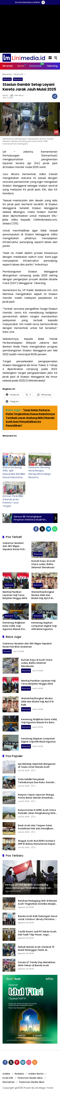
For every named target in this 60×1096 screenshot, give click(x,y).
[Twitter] (42, 529)
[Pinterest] (17, 1062)
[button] (55, 58)
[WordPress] (22, 1062)
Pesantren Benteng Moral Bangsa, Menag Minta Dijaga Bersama (39, 472)
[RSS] (34, 1062)
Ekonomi (7, 79)
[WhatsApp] (54, 529)
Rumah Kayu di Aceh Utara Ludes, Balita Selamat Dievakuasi (43, 564)
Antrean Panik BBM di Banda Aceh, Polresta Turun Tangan (13, 501)
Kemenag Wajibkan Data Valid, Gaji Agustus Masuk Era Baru (14, 626)
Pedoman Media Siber (30, 1077)
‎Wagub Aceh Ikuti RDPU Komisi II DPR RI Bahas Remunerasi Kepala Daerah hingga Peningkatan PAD (37, 842)
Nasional (18, 79)
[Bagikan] (54, 96)
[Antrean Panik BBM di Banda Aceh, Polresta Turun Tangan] (14, 487)
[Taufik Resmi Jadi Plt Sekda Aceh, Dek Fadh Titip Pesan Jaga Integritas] (9, 934)
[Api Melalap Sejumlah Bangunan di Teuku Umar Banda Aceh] (9, 767)
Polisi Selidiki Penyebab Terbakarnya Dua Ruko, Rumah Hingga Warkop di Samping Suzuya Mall (36, 781)
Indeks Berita (36, 1073)
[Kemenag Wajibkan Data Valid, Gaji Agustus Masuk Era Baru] (16, 611)
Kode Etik (8, 1077)
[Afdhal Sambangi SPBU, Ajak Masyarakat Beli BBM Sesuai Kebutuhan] (14, 459)
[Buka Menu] (50, 58)
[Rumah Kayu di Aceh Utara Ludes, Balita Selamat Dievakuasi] (44, 550)
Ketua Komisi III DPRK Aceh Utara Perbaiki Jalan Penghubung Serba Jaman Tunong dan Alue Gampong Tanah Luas (37, 812)
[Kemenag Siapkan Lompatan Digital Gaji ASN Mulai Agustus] (44, 611)
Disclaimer (9, 1082)
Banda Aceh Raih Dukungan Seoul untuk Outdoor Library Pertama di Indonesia (37, 918)
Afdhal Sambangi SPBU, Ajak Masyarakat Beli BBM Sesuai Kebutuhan (14, 472)
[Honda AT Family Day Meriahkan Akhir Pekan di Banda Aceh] (9, 965)
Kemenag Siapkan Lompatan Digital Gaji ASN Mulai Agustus (43, 626)
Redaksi (19, 1073)
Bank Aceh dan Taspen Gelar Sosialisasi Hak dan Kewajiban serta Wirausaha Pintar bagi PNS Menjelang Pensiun (37, 827)
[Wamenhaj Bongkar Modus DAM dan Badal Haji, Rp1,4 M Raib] (44, 580)
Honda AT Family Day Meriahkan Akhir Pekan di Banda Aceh (36, 964)
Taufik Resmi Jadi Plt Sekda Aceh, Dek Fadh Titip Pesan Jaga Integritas (37, 933)
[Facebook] (36, 529)
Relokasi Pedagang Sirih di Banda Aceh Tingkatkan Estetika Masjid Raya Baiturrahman (37, 902)
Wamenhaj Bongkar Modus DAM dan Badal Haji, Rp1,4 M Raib (42, 595)
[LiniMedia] (24, 57)
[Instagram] (28, 1062)
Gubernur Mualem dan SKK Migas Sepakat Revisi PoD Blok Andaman (13, 546)
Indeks (6, 1073)
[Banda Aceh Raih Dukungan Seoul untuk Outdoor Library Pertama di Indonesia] (9, 919)
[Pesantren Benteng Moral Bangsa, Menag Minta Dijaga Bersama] (39, 459)
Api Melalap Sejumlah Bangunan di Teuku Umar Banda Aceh (37, 765)
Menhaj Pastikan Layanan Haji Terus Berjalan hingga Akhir (15, 595)
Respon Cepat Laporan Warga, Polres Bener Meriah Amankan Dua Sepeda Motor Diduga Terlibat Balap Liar (36, 796)
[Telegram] (48, 529)
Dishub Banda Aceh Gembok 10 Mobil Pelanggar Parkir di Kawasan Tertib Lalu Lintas (36, 948)
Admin (5, 95)
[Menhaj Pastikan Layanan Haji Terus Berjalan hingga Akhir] (16, 580)
